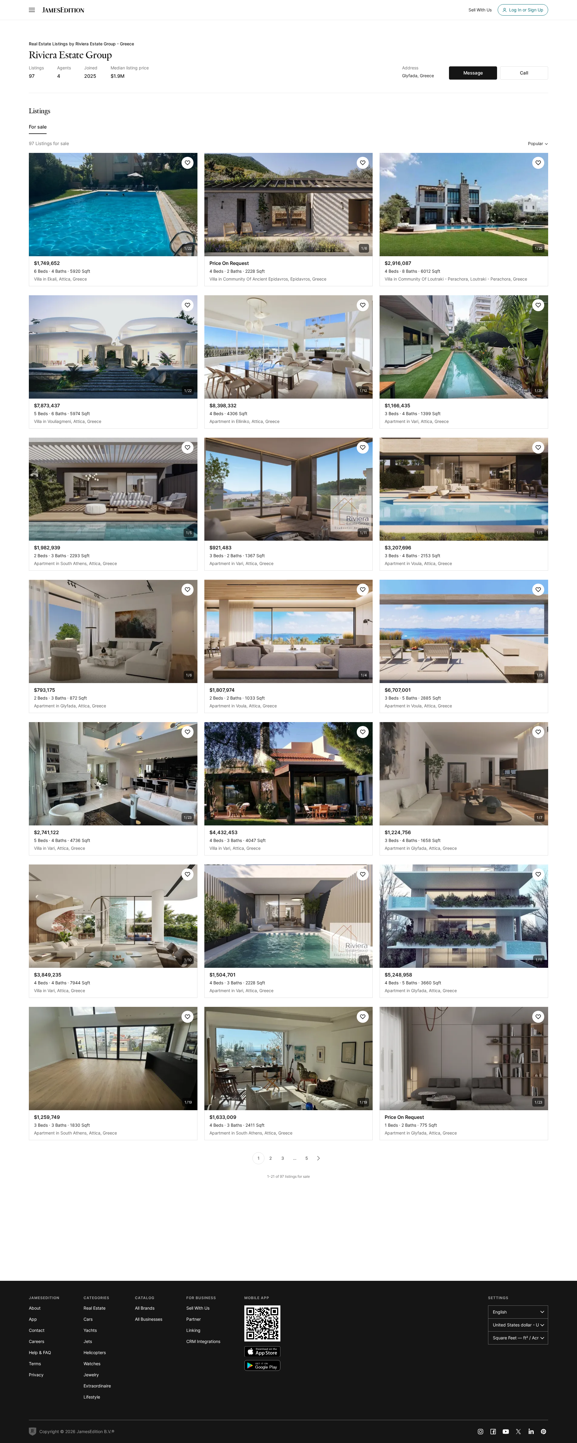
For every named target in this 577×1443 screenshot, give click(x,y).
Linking (193, 1330)
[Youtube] (505, 1431)
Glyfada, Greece (418, 75)
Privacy (36, 1374)
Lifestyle (92, 1396)
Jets (88, 1341)
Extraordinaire (97, 1385)
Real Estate (94, 1308)
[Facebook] (493, 1431)
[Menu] (32, 10)
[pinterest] (543, 1431)
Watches (92, 1363)
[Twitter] (518, 1431)
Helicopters (95, 1352)
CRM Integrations (203, 1341)
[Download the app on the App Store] (262, 1351)
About (35, 1308)
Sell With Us (197, 1308)
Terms (35, 1363)
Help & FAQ (40, 1352)
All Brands (144, 1308)
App (33, 1319)
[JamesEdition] (63, 10)
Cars (88, 1319)
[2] (319, 1158)
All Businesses (148, 1319)
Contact (36, 1330)
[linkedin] (531, 1431)
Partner (193, 1319)
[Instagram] (480, 1431)
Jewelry (91, 1374)
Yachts (90, 1330)
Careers (36, 1341)
